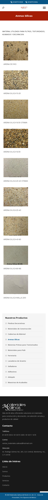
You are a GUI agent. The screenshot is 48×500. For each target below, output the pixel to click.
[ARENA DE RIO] (15, 50)
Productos (6, 476)
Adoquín (11, 377)
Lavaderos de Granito (17, 361)
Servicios (5, 480)
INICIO (4, 467)
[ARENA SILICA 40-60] (15, 226)
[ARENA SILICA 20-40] (15, 196)
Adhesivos (12, 372)
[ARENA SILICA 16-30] (15, 138)
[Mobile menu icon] (44, 7)
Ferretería (12, 355)
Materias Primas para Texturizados (23, 345)
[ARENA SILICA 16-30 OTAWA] (15, 109)
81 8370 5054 (33, 2)
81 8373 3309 (18, 2)
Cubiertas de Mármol (17, 334)
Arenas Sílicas (14, 339)
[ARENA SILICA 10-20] (15, 80)
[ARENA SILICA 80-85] (15, 255)
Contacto (5, 485)
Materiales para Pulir (17, 350)
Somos (5, 471)
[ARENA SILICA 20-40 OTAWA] (15, 167)
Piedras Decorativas (16, 323)
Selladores (12, 366)
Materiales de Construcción (19, 329)
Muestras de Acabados (17, 382)
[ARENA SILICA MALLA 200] (15, 284)
